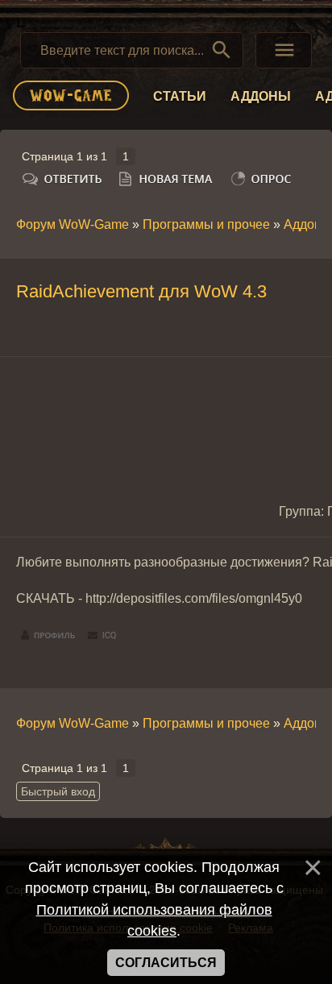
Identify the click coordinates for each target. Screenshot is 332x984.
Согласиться (166, 962)
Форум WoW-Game (72, 224)
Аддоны (260, 96)
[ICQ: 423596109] (102, 636)
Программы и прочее (206, 224)
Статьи (179, 96)
